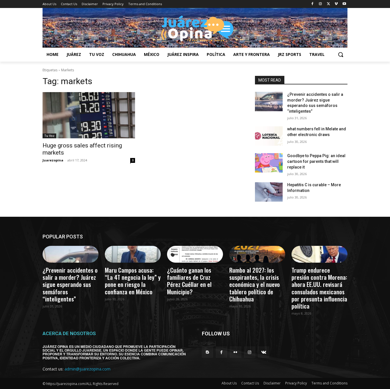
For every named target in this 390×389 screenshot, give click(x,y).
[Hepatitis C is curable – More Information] (269, 192)
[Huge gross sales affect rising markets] (89, 115)
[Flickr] (235, 352)
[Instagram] (320, 4)
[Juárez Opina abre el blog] (195, 28)
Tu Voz (49, 136)
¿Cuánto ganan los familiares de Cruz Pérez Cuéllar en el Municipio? (189, 281)
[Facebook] (312, 4)
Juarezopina (53, 160)
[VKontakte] (263, 352)
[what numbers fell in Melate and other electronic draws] (269, 136)
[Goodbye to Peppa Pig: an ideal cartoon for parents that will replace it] (269, 163)
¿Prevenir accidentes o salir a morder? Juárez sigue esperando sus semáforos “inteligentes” (70, 284)
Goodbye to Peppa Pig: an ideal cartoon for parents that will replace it (316, 161)
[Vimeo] (336, 4)
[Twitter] (328, 4)
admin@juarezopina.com (87, 369)
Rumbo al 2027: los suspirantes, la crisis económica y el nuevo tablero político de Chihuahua (254, 284)
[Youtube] (344, 4)
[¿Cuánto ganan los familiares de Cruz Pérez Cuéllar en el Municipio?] (195, 254)
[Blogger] (207, 352)
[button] (340, 54)
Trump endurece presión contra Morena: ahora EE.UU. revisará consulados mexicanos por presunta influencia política (319, 288)
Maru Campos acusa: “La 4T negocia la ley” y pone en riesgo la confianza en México (133, 281)
